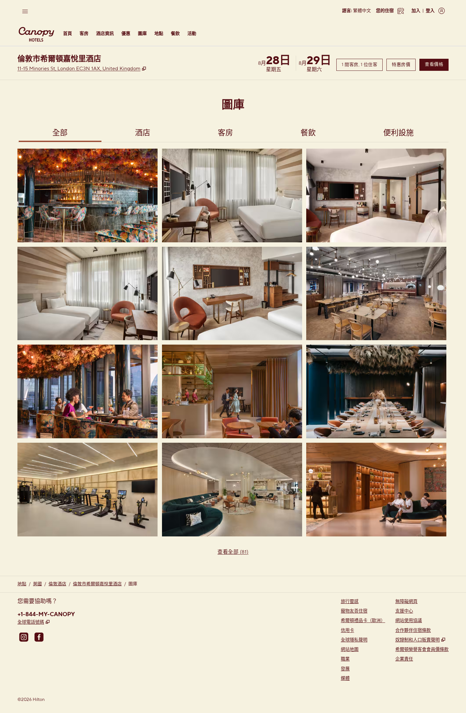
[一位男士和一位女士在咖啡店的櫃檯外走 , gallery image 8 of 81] (232, 391)
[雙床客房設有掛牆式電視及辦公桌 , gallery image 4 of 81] (87, 293)
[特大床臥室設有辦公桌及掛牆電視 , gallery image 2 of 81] (232, 195)
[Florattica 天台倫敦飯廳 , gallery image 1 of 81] (87, 195)
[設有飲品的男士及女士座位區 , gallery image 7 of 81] (87, 391)
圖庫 (132, 584)
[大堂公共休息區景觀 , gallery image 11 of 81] (232, 489)
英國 (37, 584)
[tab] (60, 133)
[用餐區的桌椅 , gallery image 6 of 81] (376, 293)
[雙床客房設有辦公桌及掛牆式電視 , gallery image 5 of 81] (232, 293)
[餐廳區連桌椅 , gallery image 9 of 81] (376, 391)
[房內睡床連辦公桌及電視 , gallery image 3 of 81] (376, 195)
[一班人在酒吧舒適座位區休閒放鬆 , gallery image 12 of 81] (376, 489)
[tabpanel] (233, 356)
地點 (21, 584)
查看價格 (437, 64)
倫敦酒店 (57, 584)
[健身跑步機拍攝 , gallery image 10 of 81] (87, 489)
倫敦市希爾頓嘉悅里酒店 (97, 584)
